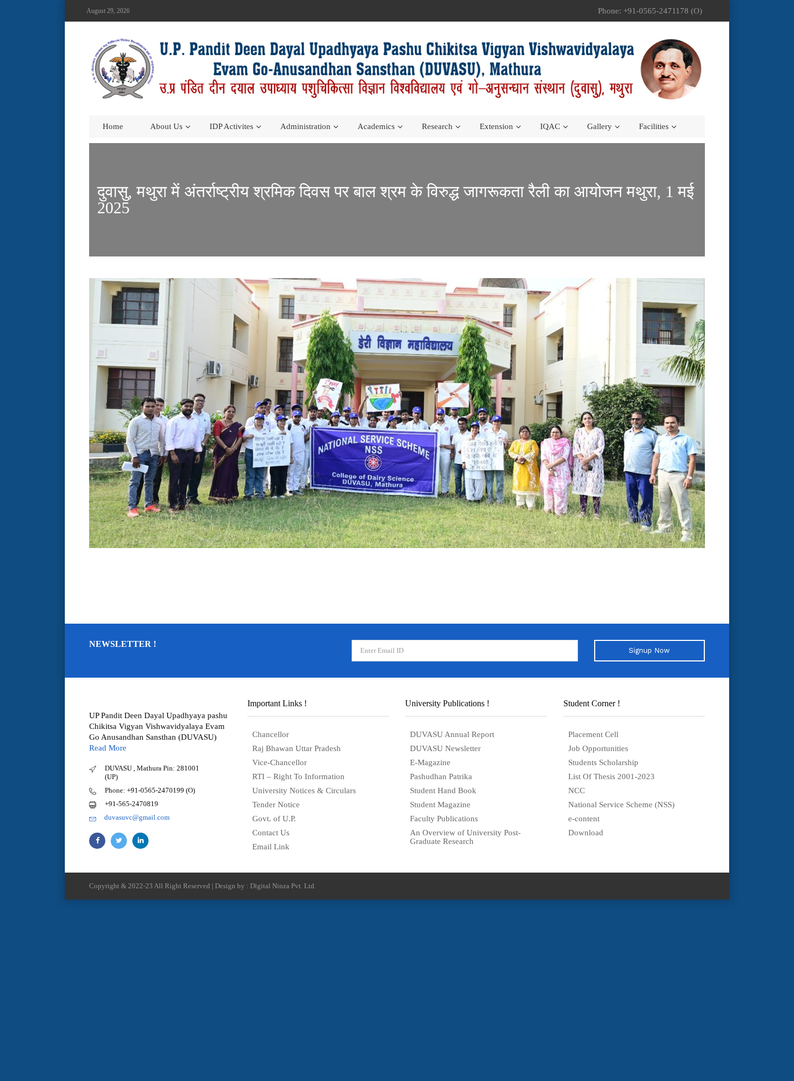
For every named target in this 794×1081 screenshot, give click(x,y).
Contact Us (271, 832)
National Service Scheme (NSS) (621, 804)
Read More (107, 748)
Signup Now (649, 650)
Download (585, 832)
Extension (496, 126)
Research (437, 126)
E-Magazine (430, 762)
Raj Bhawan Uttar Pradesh (296, 748)
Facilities (654, 126)
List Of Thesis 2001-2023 (611, 776)
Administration (305, 126)
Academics (376, 126)
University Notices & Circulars (304, 790)
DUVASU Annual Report (452, 734)
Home (113, 126)
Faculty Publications (444, 818)
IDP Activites (231, 126)
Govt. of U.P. (274, 818)
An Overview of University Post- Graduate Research (465, 837)
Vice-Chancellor (279, 762)
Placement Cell (593, 734)
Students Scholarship (603, 762)
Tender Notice (276, 804)
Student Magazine (440, 804)
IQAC (550, 126)
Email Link (271, 846)
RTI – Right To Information (298, 776)
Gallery (599, 126)
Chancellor (270, 734)
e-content (584, 818)
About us (166, 126)
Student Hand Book (443, 790)
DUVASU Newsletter (445, 748)
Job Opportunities (598, 748)
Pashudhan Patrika (441, 776)
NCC (576, 790)
